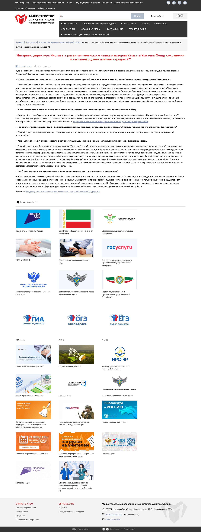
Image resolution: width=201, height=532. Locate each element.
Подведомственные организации (48, 3)
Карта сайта (82, 529)
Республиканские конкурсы (71, 512)
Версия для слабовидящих (122, 529)
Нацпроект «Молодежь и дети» (100, 24)
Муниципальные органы (88, 3)
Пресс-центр (129, 24)
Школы (70, 3)
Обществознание (46, 8)
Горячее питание (137, 29)
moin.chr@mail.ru (113, 519)
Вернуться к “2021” (28, 202)
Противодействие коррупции (129, 3)
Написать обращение (25, 8)
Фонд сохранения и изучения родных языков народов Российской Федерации (63, 191)
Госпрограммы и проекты (27, 520)
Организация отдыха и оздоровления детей (86, 35)
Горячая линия (115, 29)
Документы (69, 29)
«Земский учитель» (90, 29)
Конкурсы (161, 24)
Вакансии (107, 3)
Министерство (22, 3)
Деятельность (70, 24)
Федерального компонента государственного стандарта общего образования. (110, 121)
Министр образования (26, 508)
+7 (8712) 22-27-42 (114, 514)
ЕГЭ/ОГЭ (145, 24)
